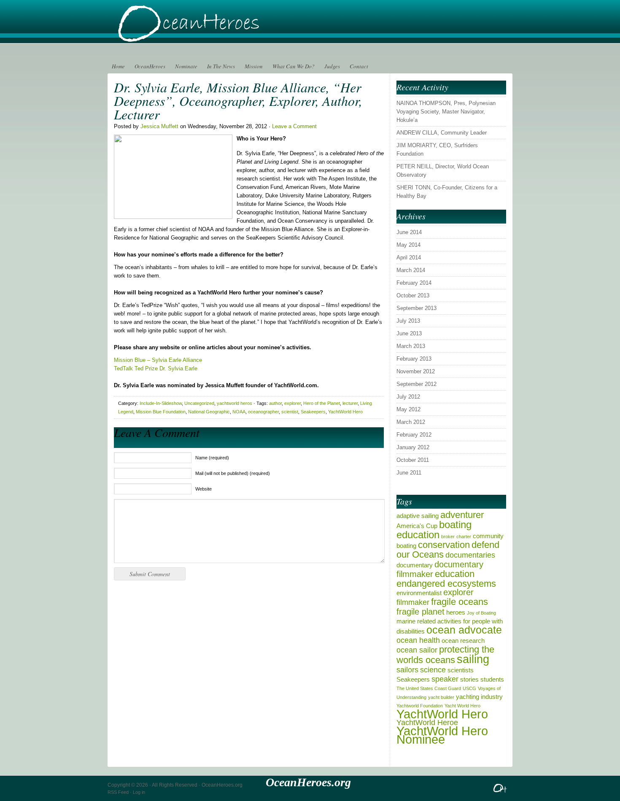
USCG (469, 688)
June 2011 (408, 472)
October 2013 (412, 295)
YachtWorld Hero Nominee (442, 735)
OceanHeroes (150, 66)
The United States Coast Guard (428, 688)
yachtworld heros (234, 403)
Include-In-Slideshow (161, 403)
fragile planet (420, 611)
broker (448, 536)
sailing (473, 659)
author (275, 403)
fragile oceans (459, 601)
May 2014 (408, 245)
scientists (460, 670)
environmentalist (419, 592)
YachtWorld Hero (345, 411)
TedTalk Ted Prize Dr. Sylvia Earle (155, 368)
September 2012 (416, 384)
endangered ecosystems (446, 583)
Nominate (186, 66)
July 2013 (408, 321)
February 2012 (413, 435)
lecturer (350, 403)
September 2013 (416, 308)
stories (469, 679)
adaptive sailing (417, 515)
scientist (289, 411)
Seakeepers (313, 411)
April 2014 (408, 257)
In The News (221, 66)
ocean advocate (464, 630)
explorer (292, 403)
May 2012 (408, 409)
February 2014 (413, 283)
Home (118, 66)
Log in (139, 792)
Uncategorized (199, 403)
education (454, 574)
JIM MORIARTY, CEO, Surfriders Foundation (437, 149)
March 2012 (410, 422)
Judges (332, 66)
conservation (444, 544)
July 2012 (408, 397)
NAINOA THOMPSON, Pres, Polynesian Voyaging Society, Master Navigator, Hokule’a (446, 111)
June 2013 (409, 333)
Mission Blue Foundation (161, 411)
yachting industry (479, 696)
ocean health (418, 640)
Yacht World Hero (462, 705)
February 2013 (413, 359)
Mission (254, 66)
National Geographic (209, 411)
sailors (407, 670)
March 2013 (410, 346)
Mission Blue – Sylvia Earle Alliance (158, 360)
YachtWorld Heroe (427, 722)
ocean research (463, 640)
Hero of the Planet (321, 403)
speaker (444, 679)
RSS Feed (118, 792)
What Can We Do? (293, 66)
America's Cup (416, 525)
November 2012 (415, 371)
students (492, 679)
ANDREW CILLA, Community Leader (441, 132)
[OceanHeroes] (500, 792)
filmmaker (412, 602)
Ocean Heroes (213, 29)
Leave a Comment (294, 126)
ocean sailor (416, 650)
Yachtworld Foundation (419, 705)
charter (463, 536)
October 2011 (412, 460)
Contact (359, 66)
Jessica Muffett (159, 126)
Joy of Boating (481, 612)
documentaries (470, 555)
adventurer (462, 515)
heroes (455, 612)
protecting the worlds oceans (445, 654)
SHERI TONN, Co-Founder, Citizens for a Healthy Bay (446, 191)
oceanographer (263, 411)
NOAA (238, 411)
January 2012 (412, 447)
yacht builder (441, 697)
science (433, 670)
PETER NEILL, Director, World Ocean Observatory (442, 170)
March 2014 (410, 270)
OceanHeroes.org (222, 785)
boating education (434, 529)
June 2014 (409, 232)
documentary (414, 565)
